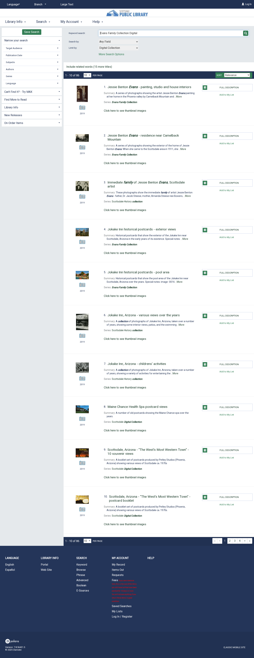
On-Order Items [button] (13, 123)
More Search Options (111, 54)
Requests (118, 575)
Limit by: (73, 48)
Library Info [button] (14, 22)
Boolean (81, 585)
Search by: (74, 41)
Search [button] (42, 22)
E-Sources (82, 590)
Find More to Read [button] (15, 99)
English (9, 564)
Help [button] (96, 22)
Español (10, 569)
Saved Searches (121, 606)
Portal (44, 564)
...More (178, 96)
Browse (81, 569)
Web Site (46, 569)
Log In (248, 4)
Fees (124, 590)
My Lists (117, 611)
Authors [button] (10, 69)
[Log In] (243, 4)
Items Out (118, 569)
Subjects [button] (10, 62)
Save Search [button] (31, 32)
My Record (118, 564)
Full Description (229, 87)
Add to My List (226, 94)
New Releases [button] (13, 115)
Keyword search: (77, 33)
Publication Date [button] (14, 55)
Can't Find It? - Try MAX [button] (18, 91)
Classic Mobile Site (234, 647)
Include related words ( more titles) (89, 66)
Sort (219, 75)
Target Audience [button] (14, 48)
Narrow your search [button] (16, 40)
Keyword (81, 564)
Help (150, 558)
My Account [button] (70, 22)
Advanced (82, 580)
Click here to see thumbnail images (125, 110)
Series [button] (9, 76)
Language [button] (11, 83)
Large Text (66, 4)
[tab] (32, 40)
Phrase (80, 575)
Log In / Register (122, 616)
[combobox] (118, 41)
